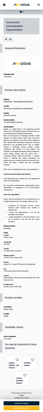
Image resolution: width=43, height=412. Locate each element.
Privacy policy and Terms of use (21, 393)
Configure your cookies (21, 398)
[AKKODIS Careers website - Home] (21, 5)
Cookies (21, 395)
